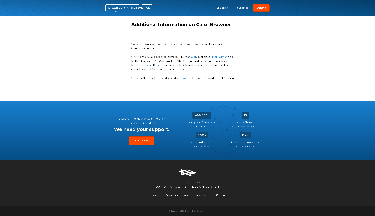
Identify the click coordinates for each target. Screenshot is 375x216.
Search (224, 7)
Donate (261, 7)
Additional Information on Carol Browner (128, 8)
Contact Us (200, 195)
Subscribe (242, 7)
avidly (193, 57)
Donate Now (141, 140)
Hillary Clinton (219, 57)
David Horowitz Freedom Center (187, 186)
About (187, 195)
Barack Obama (143, 65)
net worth (184, 78)
